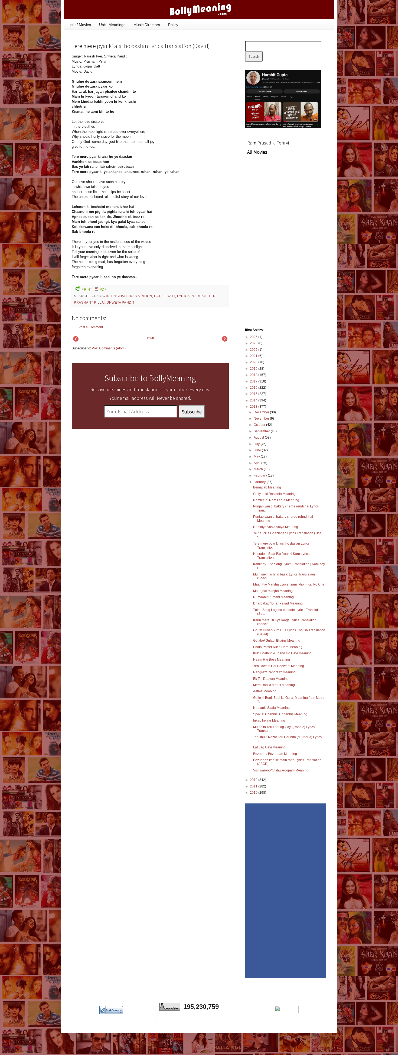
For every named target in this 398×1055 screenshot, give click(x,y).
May (257, 456)
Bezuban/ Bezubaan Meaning (275, 754)
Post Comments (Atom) (109, 348)
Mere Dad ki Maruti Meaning (274, 685)
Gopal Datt (164, 296)
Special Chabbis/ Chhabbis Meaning (280, 714)
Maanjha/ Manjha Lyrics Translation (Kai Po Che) (289, 584)
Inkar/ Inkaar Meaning (269, 720)
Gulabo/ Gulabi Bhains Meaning (276, 640)
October (260, 425)
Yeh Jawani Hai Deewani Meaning (278, 666)
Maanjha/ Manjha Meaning (273, 591)
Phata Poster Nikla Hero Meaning (277, 647)
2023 (254, 343)
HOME (150, 338)
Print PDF (93, 289)
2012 (254, 780)
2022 (254, 350)
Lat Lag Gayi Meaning (269, 747)
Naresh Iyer (204, 296)
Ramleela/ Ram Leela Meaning (276, 500)
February (261, 475)
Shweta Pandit (121, 302)
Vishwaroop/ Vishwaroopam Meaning (280, 770)
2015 (254, 394)
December (262, 412)
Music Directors (146, 24)
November (262, 418)
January (260, 482)
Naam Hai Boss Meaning (271, 659)
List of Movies (79, 24)
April (257, 463)
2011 (254, 786)
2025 (254, 337)
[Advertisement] (188, 90)
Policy (173, 24)
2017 (254, 381)
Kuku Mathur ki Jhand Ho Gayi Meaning (282, 653)
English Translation (131, 296)
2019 (254, 369)
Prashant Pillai (89, 302)
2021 (254, 356)
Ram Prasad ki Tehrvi (268, 143)
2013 (254, 407)
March (259, 469)
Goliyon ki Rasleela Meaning (274, 494)
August (259, 437)
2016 (254, 388)
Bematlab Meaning (267, 487)
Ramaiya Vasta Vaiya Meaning (275, 527)
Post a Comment (91, 327)
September (262, 431)
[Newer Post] (76, 340)
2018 (254, 375)
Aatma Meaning (264, 691)
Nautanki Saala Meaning (271, 708)
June (258, 450)
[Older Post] (225, 340)
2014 (254, 400)
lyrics (183, 296)
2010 (254, 793)
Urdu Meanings (112, 24)
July (257, 444)
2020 (254, 362)
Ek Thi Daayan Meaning (271, 679)
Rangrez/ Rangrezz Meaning (274, 672)
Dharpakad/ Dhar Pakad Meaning (278, 603)
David (104, 296)
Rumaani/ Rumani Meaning (273, 597)
